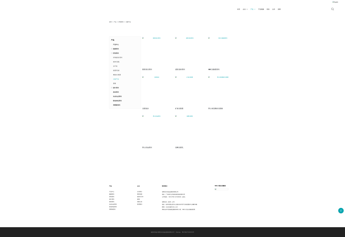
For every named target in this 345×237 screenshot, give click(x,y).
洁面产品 (128, 22)
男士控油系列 (147, 147)
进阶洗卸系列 (180, 69)
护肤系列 (121, 22)
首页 (110, 22)
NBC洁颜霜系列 (213, 69)
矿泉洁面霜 (179, 108)
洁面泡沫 (145, 108)
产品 (115, 22)
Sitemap (178, 232)
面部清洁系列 (147, 69)
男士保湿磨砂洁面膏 (215, 108)
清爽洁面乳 (179, 147)
